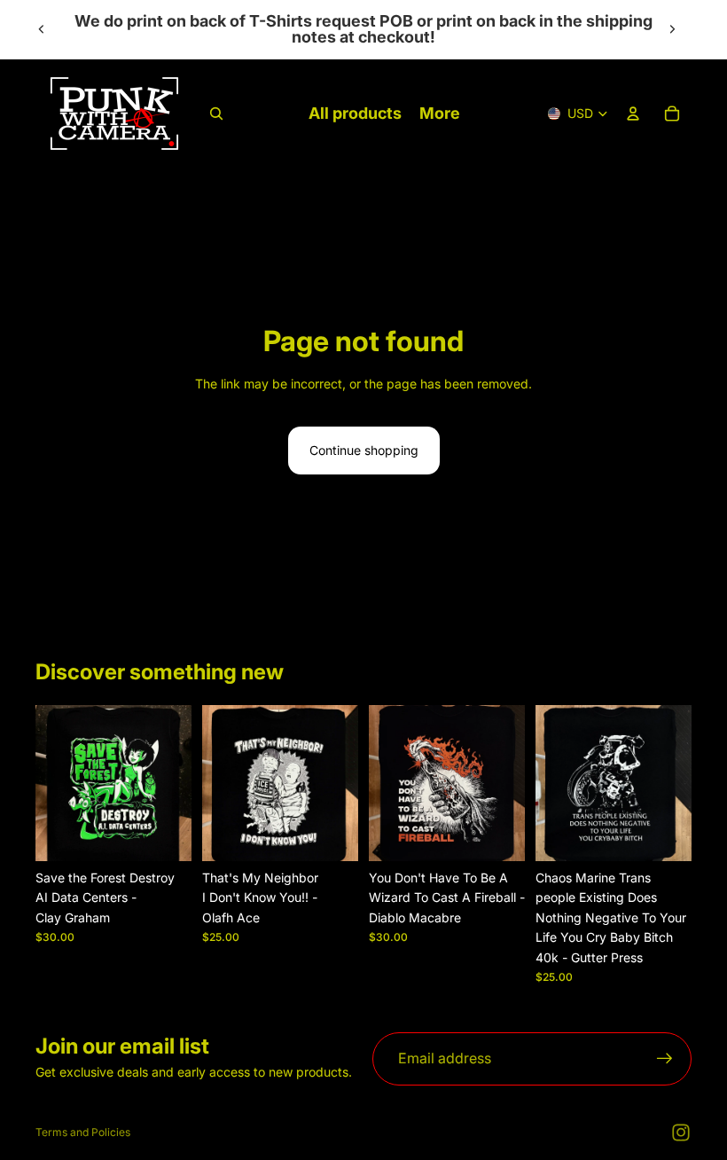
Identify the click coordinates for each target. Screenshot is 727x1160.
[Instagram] (681, 1132)
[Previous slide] (41, 29)
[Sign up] (665, 1059)
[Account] (633, 113)
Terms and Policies (82, 1132)
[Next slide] (672, 29)
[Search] (216, 113)
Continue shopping (363, 450)
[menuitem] (439, 114)
